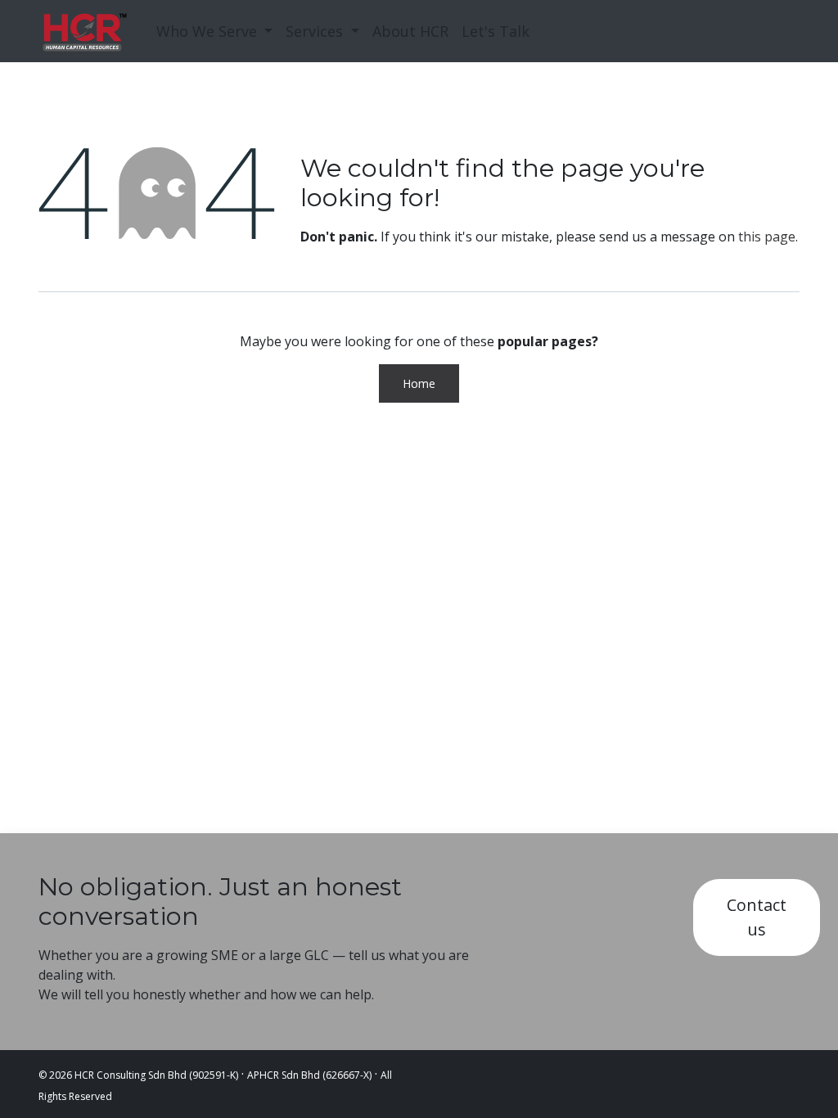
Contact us (756, 917)
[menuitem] (215, 31)
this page (766, 237)
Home (419, 383)
